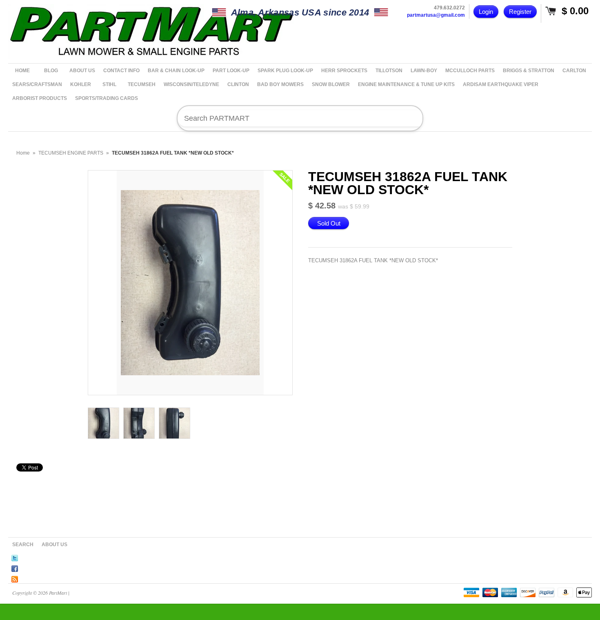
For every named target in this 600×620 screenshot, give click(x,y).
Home (23, 153)
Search (22, 544)
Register (520, 11)
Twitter (14, 556)
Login (486, 11)
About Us (54, 544)
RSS (14, 578)
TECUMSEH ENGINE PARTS (70, 153)
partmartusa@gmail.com (436, 15)
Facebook (14, 567)
